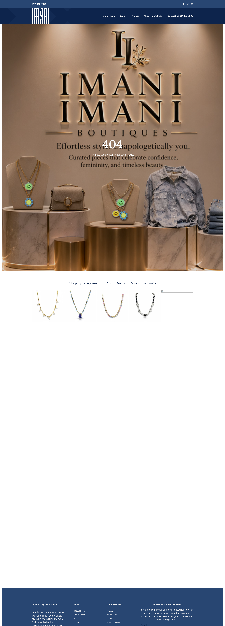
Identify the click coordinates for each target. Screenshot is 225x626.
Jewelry (113, 426)
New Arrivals (121, 426)
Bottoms (121, 283)
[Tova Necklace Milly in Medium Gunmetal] (145, 306)
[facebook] (183, 4)
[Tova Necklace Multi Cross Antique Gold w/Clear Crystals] (48, 306)
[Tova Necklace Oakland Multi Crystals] (112, 306)
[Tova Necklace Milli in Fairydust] (80, 306)
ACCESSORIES (106, 426)
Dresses (135, 283)
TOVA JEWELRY (135, 426)
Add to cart (40, 318)
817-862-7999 (39, 4)
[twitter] (192, 4)
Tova (127, 426)
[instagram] (188, 4)
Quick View (57, 318)
